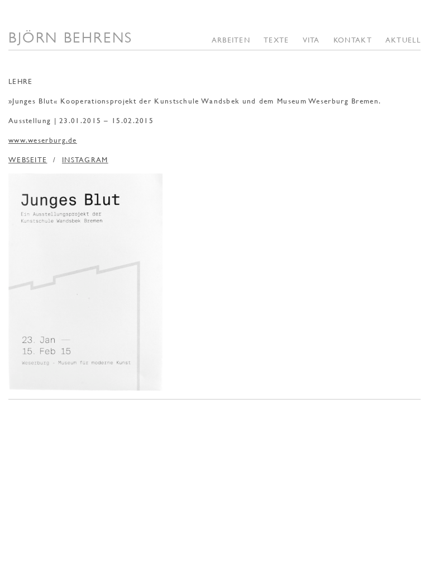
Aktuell (403, 39)
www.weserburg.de (42, 139)
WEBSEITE (27, 159)
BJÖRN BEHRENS (70, 37)
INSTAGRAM (85, 159)
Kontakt (352, 39)
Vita (311, 39)
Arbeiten (231, 39)
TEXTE (276, 39)
